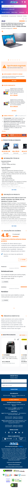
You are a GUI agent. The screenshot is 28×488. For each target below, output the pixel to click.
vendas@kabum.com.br (14, 409)
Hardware (21, 12)
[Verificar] (7, 471)
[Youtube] (15, 432)
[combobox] (14, 6)
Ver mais (14, 110)
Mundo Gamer (6, 12)
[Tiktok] (22, 432)
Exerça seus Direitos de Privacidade (14, 466)
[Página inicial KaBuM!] (14, 2)
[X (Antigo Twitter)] (12, 432)
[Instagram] (8, 432)
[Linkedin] (19, 432)
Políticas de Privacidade (14, 464)
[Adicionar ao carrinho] (18, 339)
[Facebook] (5, 432)
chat (15, 408)
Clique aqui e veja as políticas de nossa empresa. (16, 459)
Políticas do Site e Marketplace (14, 462)
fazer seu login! (16, 328)
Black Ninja (14, 12)
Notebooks (20, 16)
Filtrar (23, 259)
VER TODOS (22, 335)
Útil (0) (6, 281)
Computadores (13, 16)
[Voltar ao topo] (14, 443)
